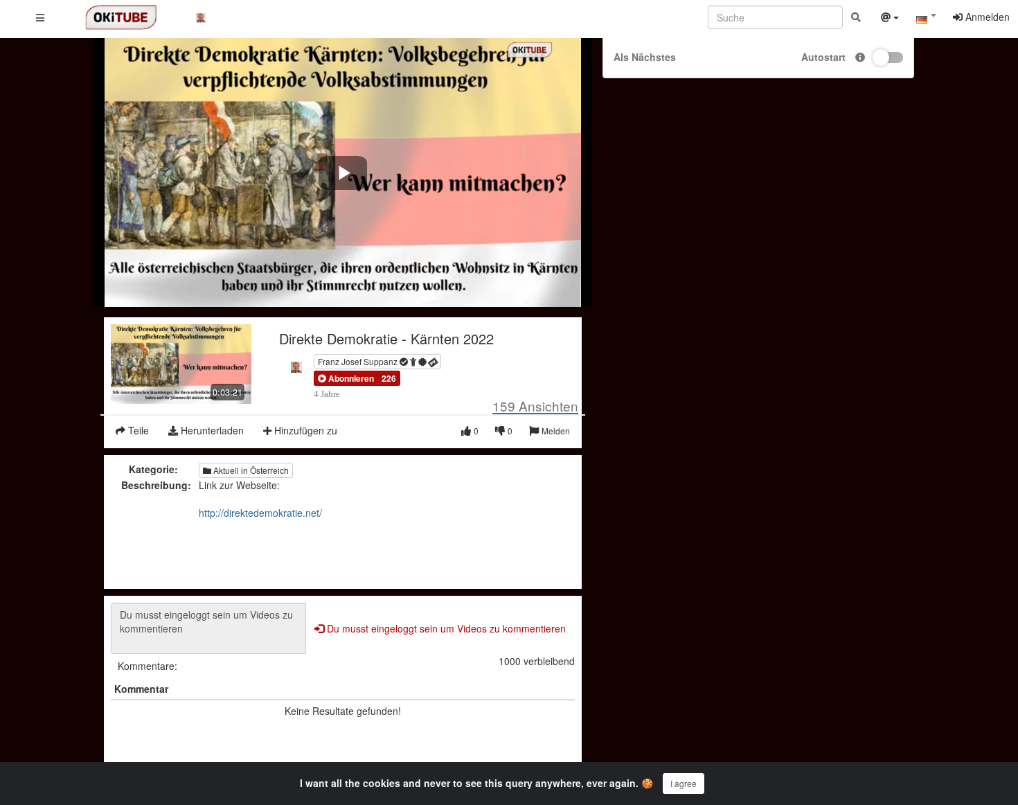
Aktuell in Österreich (250, 470)
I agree (683, 783)
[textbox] (926, 19)
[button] (346, 378)
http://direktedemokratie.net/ (260, 513)
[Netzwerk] (890, 19)
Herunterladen (211, 430)
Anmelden (986, 17)
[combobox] (926, 20)
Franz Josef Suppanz (359, 361)
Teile (137, 430)
